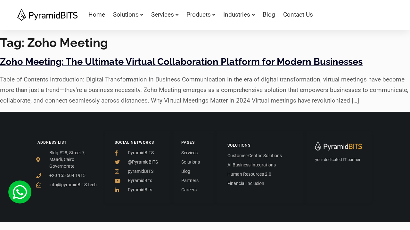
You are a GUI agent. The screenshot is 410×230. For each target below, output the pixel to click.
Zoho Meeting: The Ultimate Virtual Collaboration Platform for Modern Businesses (181, 61)
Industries (236, 14)
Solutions (126, 14)
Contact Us (298, 14)
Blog (269, 14)
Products (198, 14)
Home (96, 14)
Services (162, 14)
